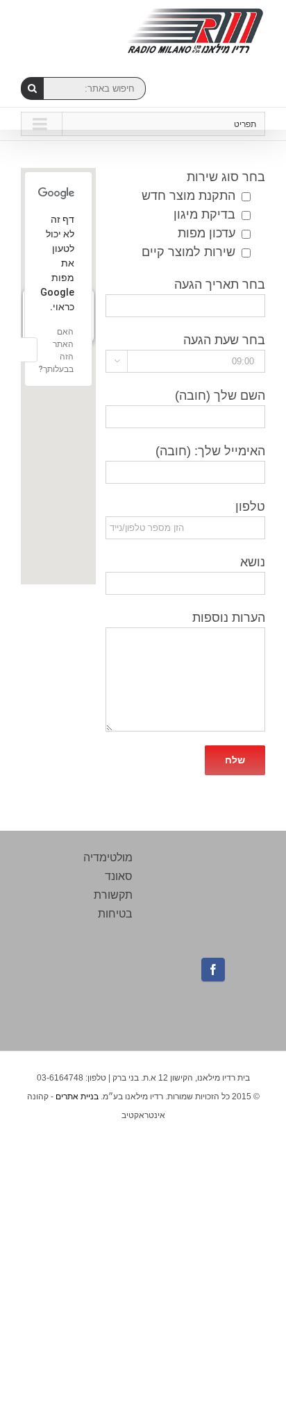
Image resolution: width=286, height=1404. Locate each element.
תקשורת (113, 895)
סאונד (119, 876)
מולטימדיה (108, 857)
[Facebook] (213, 969)
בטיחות (115, 914)
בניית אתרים (77, 1096)
